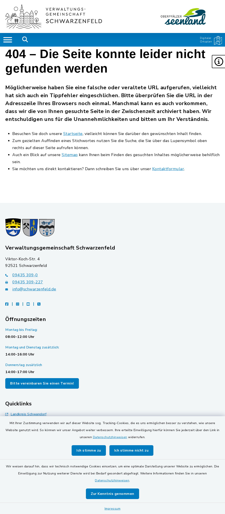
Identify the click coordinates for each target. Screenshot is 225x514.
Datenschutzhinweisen (110, 437)
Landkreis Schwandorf (28, 414)
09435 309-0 (25, 275)
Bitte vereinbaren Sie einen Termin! (42, 383)
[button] (218, 61)
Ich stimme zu (88, 450)
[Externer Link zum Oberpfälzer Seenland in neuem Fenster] (183, 16)
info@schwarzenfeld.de (34, 289)
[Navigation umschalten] (7, 40)
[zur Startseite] (53, 16)
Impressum (113, 509)
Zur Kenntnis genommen (112, 493)
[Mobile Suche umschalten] (25, 40)
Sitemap (70, 154)
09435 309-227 (27, 282)
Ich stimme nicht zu (131, 450)
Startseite (73, 133)
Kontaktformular (168, 168)
